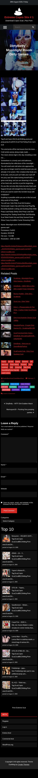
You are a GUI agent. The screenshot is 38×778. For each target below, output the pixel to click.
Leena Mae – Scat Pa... (20, 636)
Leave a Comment (9, 393)
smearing (18, 367)
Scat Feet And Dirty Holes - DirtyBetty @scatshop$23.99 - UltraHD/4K (24, 336)
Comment (5, 434)
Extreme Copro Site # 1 (19, 17)
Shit (11, 367)
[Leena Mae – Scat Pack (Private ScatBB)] (6, 639)
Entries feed (6, 733)
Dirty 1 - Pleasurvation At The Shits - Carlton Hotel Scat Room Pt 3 (25, 310)
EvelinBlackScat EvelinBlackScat (13, 378)
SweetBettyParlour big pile (10, 370)
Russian (23, 364)
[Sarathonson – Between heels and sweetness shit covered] (6, 607)
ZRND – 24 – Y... (18, 553)
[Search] (33, 27)
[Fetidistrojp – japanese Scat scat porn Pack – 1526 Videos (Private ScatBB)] (6, 670)
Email (3, 477)
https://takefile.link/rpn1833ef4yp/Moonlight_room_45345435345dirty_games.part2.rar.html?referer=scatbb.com (19, 257)
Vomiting (24, 370)
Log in (4, 727)
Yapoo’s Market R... (19, 570)
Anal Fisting (25, 384)
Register (5, 721)
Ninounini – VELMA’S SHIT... (22, 536)
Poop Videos (14, 364)
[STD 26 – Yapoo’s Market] (6, 590)
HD (31, 361)
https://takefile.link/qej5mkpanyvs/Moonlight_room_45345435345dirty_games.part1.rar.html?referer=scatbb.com (19, 249)
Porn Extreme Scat (19, 708)
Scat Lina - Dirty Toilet (21, 301)
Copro (4, 361)
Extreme (25, 361)
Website (4, 489)
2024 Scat (5, 384)
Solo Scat (27, 367)
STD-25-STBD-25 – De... (21, 651)
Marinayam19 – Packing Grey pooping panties (20, 411)
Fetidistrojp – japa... (19, 668)
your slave (25, 389)
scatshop (5, 367)
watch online (6, 373)
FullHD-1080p (23, 387)
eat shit (10, 361)
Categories (5, 517)
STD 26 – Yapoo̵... (18, 588)
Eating (18, 361)
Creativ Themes (23, 764)
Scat (30, 364)
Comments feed (8, 739)
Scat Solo (6, 389)
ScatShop (15, 389)
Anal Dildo (14, 384)
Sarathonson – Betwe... (20, 605)
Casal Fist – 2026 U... (19, 622)
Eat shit (4, 387)
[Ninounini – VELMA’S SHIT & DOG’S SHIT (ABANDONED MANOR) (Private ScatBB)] (6, 538)
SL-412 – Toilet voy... (19, 682)
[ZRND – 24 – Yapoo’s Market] (6, 556)
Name (3, 465)
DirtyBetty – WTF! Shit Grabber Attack (19, 403)
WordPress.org (7, 745)
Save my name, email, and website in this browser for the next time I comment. (18, 503)
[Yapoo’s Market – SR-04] (6, 573)
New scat (5, 364)
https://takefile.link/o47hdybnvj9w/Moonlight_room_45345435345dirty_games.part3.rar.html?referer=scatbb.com (19, 266)
